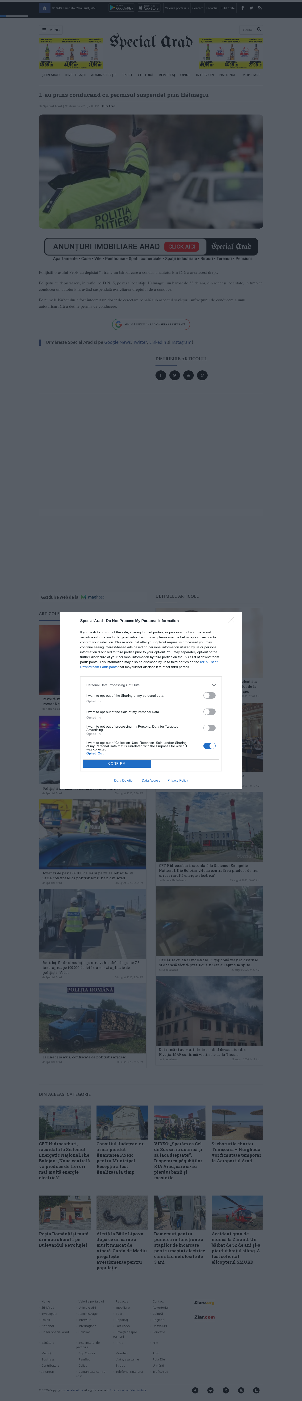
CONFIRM (117, 763)
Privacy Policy (178, 780)
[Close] (232, 621)
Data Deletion (124, 780)
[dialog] (151, 700)
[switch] (209, 695)
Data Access (151, 780)
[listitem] (151, 685)
